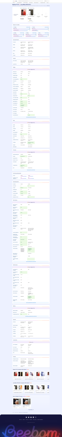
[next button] (48, 375)
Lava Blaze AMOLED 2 (31, 17)
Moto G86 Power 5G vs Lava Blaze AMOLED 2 (40, 392)
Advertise (30, 419)
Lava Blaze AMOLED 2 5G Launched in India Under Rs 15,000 (26, 406)
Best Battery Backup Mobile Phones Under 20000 (31, 316)
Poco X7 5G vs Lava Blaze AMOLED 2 (29, 392)
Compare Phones (16, 412)
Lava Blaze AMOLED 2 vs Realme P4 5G (18, 392)
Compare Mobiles (25, 2)
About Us (20, 419)
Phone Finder (31, 2)
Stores (47, 2)
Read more (48, 5)
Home (13, 412)
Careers (24, 419)
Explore (14, 2)
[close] (26, 9)
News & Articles (36, 2)
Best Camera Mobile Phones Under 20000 (31, 261)
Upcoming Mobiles (19, 2)
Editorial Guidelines (40, 419)
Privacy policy (35, 419)
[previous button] (13, 375)
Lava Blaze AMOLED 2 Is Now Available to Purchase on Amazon (17, 406)
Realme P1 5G (22, 16)
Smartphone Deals (43, 2)
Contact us (27, 419)
